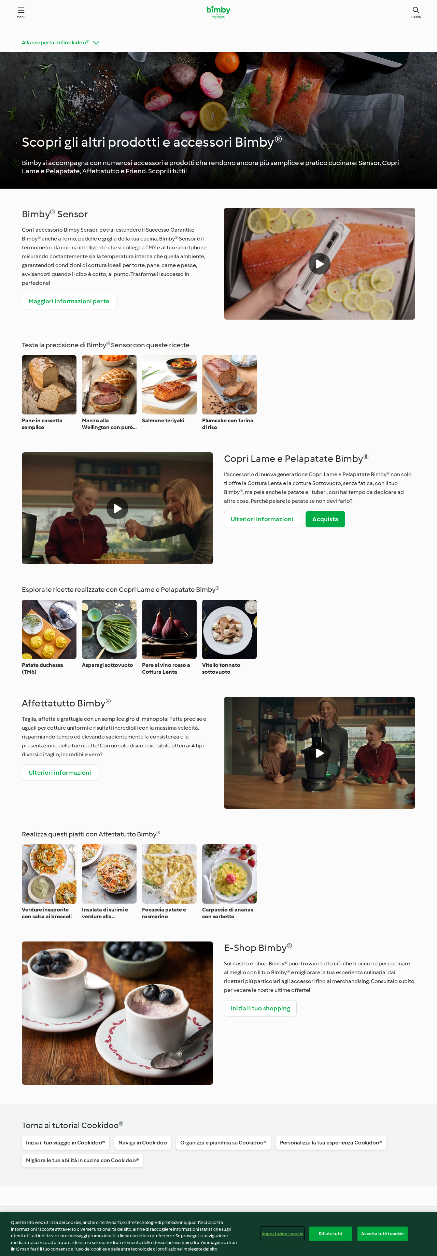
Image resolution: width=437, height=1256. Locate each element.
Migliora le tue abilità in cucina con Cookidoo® (82, 1160)
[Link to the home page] (218, 12)
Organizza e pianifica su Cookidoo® (223, 1142)
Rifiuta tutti (330, 1233)
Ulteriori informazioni (262, 519)
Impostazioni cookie (282, 1233)
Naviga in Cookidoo (142, 1142)
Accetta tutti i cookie (382, 1233)
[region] (218, 1234)
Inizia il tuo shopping (260, 1008)
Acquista (325, 519)
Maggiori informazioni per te (69, 301)
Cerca (416, 17)
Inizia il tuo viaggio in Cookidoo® (65, 1142)
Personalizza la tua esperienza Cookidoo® (331, 1142)
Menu (21, 17)
